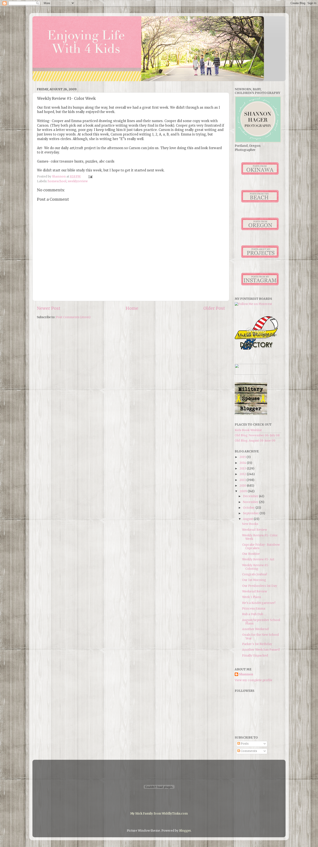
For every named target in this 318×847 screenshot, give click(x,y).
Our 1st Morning (254, 580)
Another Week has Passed (261, 650)
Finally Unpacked (255, 655)
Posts (244, 743)
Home (132, 308)
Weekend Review (254, 530)
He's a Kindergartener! (258, 603)
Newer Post (48, 308)
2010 (243, 485)
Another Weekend (255, 629)
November (251, 502)
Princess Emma (253, 608)
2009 (243, 491)
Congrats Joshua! (254, 574)
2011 (243, 480)
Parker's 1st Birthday (257, 644)
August (248, 519)
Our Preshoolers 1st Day (259, 586)
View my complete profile (253, 680)
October (249, 508)
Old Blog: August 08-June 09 (255, 440)
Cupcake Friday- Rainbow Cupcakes (261, 546)
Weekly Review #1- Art (258, 559)
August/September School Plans (261, 621)
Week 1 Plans (251, 597)
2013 (243, 468)
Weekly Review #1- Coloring (255, 567)
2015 (243, 457)
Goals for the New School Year (260, 636)
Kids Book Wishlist (248, 430)
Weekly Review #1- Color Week (260, 537)
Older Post (214, 308)
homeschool (57, 181)
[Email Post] (90, 176)
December (251, 496)
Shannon (246, 674)
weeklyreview (78, 181)
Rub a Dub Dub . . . (254, 614)
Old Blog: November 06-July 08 (257, 435)
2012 (243, 474)
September (251, 513)
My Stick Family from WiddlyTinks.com (159, 813)
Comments (248, 751)
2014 (243, 463)
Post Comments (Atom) (73, 317)
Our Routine (251, 554)
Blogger (185, 830)
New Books (250, 524)
